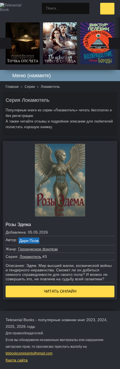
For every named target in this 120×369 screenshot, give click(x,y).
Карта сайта (17, 360)
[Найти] (83, 8)
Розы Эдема (18, 224)
